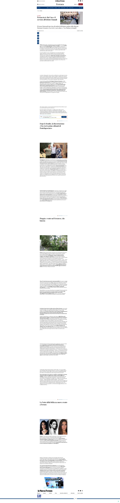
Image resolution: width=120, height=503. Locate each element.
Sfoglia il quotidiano (41, 4)
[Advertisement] (47, 38)
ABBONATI (80, 4)
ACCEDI (77, 4)
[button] (54, 483)
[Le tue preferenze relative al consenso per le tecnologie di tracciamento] (118, 501)
